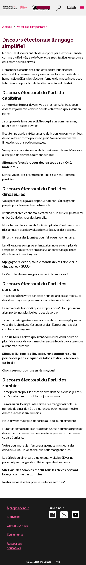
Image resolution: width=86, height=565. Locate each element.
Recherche (58, 8)
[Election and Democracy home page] (14, 8)
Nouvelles (13, 516)
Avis (58, 561)
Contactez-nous (17, 525)
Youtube (75, 514)
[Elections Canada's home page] (40, 8)
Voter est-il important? (32, 26)
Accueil (7, 26)
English (71, 7)
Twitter (64, 514)
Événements (15, 534)
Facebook (52, 514)
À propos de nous (18, 508)
